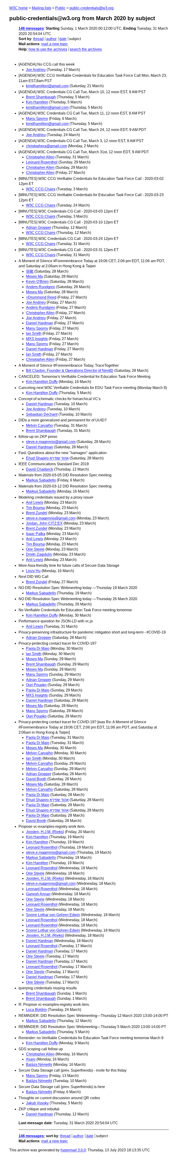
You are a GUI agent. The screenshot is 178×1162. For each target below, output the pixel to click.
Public (60, 8)
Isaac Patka (35, 534)
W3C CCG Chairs (40, 189)
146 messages (31, 28)
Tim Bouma (35, 508)
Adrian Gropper (38, 227)
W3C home (18, 8)
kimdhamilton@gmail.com (47, 86)
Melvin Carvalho (39, 425)
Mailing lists (41, 8)
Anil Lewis (34, 502)
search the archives (86, 49)
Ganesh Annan (38, 894)
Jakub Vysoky (37, 1103)
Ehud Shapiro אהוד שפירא (47, 458)
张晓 (29, 271)
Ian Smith (33, 333)
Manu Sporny (37, 119)
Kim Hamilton (37, 102)
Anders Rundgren (40, 287)
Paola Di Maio (37, 648)
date (63, 39)
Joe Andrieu (36, 70)
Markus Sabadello (41, 480)
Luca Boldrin (36, 1010)
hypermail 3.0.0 (73, 1150)
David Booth (36, 779)
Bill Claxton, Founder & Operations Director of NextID (69, 370)
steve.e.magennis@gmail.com (51, 442)
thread (38, 39)
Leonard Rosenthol (41, 162)
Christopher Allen (40, 157)
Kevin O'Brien (37, 281)
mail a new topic (54, 44)
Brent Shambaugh (41, 97)
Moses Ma (34, 276)
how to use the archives (48, 49)
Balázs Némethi (39, 1064)
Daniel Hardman (39, 323)
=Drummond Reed (41, 297)
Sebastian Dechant (41, 414)
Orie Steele (35, 549)
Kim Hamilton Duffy (42, 382)
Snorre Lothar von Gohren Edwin (53, 915)
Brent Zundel (36, 513)
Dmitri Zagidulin (39, 554)
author (51, 39)
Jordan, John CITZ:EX (44, 523)
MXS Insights (37, 339)
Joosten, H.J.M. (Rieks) (45, 832)
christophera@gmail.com (46, 146)
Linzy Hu (33, 571)
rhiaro (30, 1059)
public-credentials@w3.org (92, 8)
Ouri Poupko (36, 685)
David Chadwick (39, 469)
